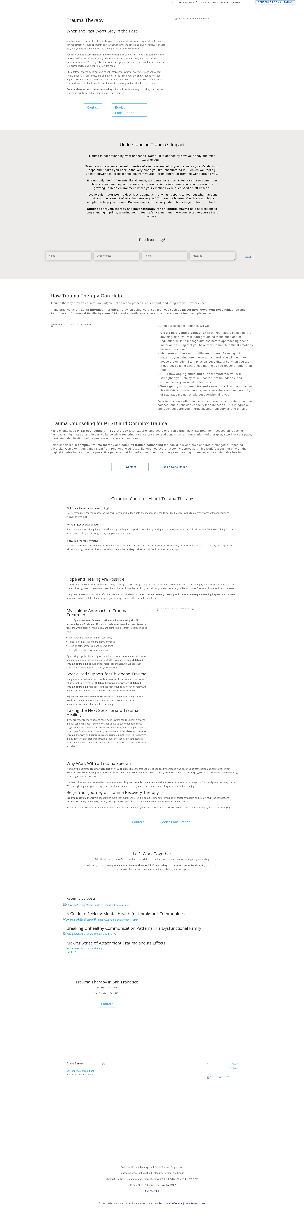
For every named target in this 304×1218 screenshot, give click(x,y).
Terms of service (173, 1203)
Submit (247, 257)
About (205, 2)
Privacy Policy (155, 1203)
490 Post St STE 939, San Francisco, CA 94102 (152, 1184)
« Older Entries (73, 952)
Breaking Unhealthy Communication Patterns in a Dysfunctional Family (133, 928)
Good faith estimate (195, 1203)
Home (171, 2)
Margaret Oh (76, 948)
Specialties (186, 2)
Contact (237, 2)
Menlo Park (88, 1070)
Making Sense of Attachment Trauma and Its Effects (115, 943)
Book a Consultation (124, 110)
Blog (224, 2)
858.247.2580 (152, 1190)
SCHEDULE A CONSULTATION (275, 2)
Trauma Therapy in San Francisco (106, 982)
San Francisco (73, 1070)
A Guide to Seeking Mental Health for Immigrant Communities (125, 913)
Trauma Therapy (93, 948)
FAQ (215, 2)
